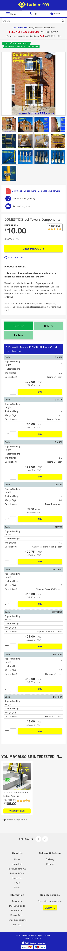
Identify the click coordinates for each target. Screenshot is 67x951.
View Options (17, 811)
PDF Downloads (17, 905)
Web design (30, 938)
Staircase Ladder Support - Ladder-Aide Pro (16, 794)
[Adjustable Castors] (58, 156)
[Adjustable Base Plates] (25, 156)
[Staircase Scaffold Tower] (25, 140)
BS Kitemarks (17, 910)
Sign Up (49, 907)
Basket (57, 13)
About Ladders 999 (17, 868)
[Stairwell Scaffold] (42, 140)
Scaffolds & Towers (21, 43)
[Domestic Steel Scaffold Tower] (33, 84)
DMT (21, 819)
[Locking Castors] (42, 156)
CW (40, 938)
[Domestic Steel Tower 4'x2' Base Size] (9, 140)
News (17, 887)
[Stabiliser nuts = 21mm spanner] (9, 172)
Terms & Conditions (17, 919)
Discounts (17, 901)
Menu (13, 13)
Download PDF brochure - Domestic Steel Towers (36, 190)
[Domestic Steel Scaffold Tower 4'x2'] (58, 124)
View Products (34, 248)
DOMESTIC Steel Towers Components (21, 46)
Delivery (48, 326)
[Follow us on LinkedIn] (45, 839)
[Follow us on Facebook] (38, 839)
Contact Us (17, 864)
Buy (40, 391)
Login (35, 13)
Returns (50, 864)
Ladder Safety (17, 873)
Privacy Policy (17, 915)
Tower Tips (17, 878)
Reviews (18, 335)
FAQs (17, 882)
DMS (25, 819)
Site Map (17, 924)
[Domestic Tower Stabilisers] (9, 156)
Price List (18, 326)
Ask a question (15, 257)
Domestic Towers (13, 819)
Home (6, 43)
